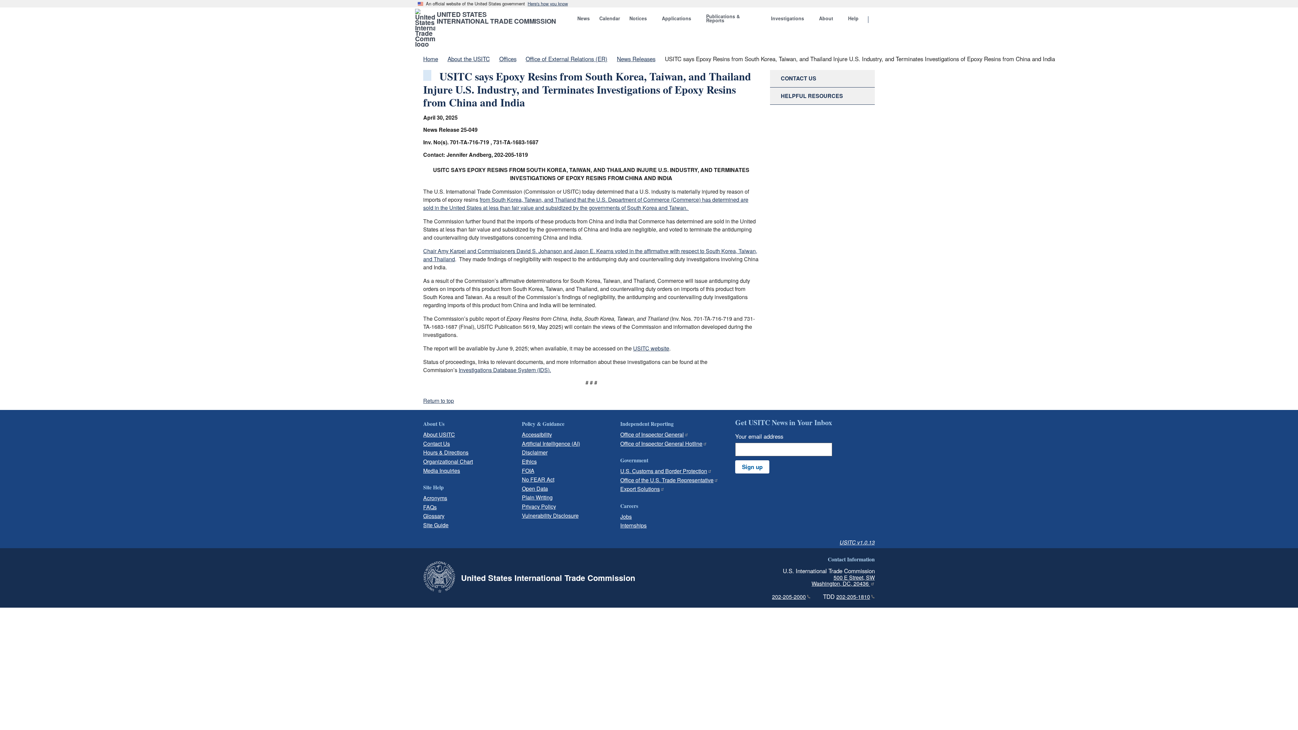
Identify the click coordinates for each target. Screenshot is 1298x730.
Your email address (759, 436)
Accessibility (537, 434)
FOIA (528, 470)
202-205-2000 (789, 597)
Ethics (529, 461)
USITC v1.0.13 (857, 542)
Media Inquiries (441, 470)
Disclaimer (535, 452)
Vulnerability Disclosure (550, 515)
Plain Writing (537, 497)
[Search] (877, 20)
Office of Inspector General (652, 434)
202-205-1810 (853, 597)
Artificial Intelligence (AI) (551, 443)
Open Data (535, 488)
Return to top (438, 401)
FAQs (430, 507)
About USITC (439, 434)
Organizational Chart (448, 461)
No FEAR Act (538, 479)
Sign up (752, 467)
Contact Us (436, 443)
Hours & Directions (445, 452)
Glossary (433, 516)
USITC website (651, 348)
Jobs (626, 516)
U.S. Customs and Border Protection (663, 471)
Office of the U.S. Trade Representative (667, 480)
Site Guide (436, 525)
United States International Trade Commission (496, 17)
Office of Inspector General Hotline (661, 443)
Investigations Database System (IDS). (505, 370)
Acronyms (435, 498)
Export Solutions (640, 489)
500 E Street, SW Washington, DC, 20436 (843, 581)
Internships (633, 525)
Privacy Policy (539, 506)
